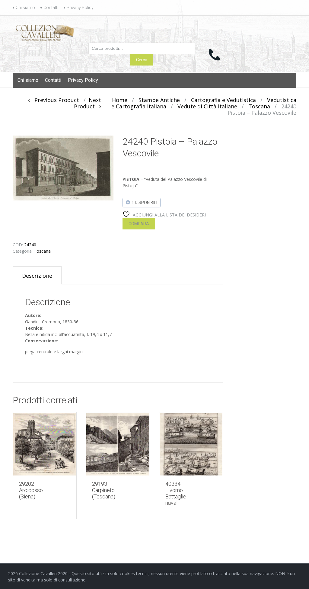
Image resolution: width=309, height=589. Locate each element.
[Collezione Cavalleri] (45, 31)
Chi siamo (25, 7)
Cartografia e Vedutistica (223, 100)
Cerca (141, 59)
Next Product (87, 103)
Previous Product (54, 100)
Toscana (259, 106)
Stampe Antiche (159, 100)
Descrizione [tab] (37, 275)
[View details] (44, 444)
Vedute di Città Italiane (207, 106)
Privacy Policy (80, 7)
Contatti (50, 7)
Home (119, 100)
